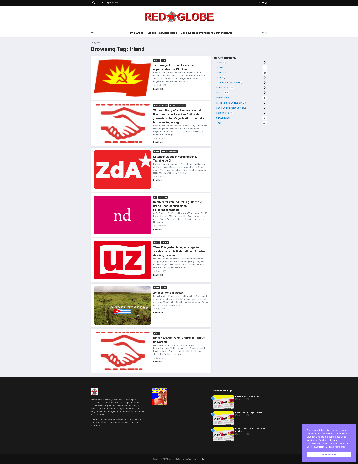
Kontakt (193, 32)
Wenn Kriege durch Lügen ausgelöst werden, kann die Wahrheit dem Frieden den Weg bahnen (179, 251)
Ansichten (221, 72)
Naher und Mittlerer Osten (229, 107)
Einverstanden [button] (329, 454)
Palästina (181, 105)
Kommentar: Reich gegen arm (248, 412)
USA (163, 60)
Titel (218, 122)
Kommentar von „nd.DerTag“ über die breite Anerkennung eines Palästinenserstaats (177, 206)
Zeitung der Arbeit (169, 152)
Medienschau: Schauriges (247, 396)
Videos (152, 32)
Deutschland (222, 87)
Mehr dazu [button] (340, 447)
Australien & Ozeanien (227, 82)
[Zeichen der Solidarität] (122, 305)
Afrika (219, 62)
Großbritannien (160, 105)
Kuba (164, 288)
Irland (156, 60)
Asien (219, 77)
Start (93, 43)
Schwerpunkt (223, 117)
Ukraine (165, 242)
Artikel (140, 32)
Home (131, 32)
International (222, 97)
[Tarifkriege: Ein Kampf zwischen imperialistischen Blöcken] (122, 78)
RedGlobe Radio (167, 32)
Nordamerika (222, 112)
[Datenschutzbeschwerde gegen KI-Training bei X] (122, 169)
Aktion (219, 67)
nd (155, 197)
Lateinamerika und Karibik (229, 102)
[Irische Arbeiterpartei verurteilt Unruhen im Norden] (122, 351)
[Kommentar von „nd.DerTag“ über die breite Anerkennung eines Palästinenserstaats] (122, 215)
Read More (158, 89)
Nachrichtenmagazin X (196, 459)
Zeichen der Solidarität (168, 292)
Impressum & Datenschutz (215, 32)
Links (183, 32)
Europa (219, 92)
